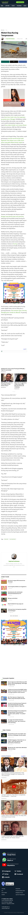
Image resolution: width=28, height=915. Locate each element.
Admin (19, 536)
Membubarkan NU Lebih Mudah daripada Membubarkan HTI (15, 592)
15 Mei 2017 (10, 588)
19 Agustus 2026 (11, 716)
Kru (2, 890)
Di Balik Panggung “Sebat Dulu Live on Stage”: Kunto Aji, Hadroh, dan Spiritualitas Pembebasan (17, 741)
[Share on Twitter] (14, 62)
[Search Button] (26, 2)
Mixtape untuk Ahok (12, 598)
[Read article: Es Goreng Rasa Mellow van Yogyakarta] (4, 588)
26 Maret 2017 (10, 605)
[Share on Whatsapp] (5, 62)
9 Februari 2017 (20, 38)
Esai (2, 5)
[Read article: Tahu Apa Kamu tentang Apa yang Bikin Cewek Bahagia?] (4, 611)
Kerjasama (18, 888)
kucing (15, 244)
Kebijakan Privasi (19, 892)
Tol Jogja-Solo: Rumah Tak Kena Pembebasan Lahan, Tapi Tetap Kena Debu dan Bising (16, 721)
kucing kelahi (13, 539)
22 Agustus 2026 (11, 707)
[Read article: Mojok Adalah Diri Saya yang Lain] (4, 605)
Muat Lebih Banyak (14, 615)
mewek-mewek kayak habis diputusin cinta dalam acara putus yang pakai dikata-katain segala (12, 140)
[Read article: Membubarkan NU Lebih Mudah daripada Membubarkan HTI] (4, 593)
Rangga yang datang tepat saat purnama (12, 216)
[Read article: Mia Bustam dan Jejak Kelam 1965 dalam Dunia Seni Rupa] (4, 749)
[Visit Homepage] (5, 2)
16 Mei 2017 (10, 583)
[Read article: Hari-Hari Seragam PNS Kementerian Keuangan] (4, 582)
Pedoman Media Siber (20, 890)
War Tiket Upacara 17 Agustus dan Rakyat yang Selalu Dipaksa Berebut (16, 697)
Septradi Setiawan (10, 38)
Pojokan (19, 5)
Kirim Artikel (21, 2)
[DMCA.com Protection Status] (9, 883)
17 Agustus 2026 (11, 686)
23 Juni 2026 (10, 744)
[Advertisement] (14, 18)
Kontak (3, 894)
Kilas (25, 5)
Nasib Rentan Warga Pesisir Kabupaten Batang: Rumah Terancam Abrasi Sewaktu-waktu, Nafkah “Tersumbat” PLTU (17, 713)
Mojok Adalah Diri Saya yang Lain (15, 603)
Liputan (7, 5)
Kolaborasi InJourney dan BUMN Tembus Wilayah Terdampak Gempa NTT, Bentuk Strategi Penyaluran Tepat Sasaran (17, 691)
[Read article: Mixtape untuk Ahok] (4, 600)
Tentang (3, 888)
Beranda (2, 30)
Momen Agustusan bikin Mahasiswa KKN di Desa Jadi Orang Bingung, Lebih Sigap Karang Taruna (17, 683)
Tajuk (13, 5)
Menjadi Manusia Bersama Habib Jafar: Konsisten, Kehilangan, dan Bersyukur (17, 734)
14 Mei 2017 (10, 600)
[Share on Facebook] (23, 62)
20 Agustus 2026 (11, 694)
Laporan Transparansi (20, 894)
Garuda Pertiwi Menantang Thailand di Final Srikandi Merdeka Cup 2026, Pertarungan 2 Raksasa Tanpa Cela (17, 705)
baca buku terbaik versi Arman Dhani (15, 125)
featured (6, 539)
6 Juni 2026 (10, 750)
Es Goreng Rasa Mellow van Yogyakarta (17, 586)
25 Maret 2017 (10, 612)
